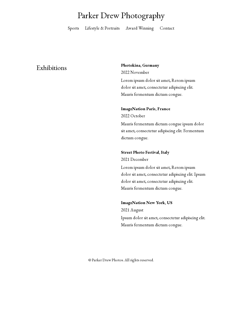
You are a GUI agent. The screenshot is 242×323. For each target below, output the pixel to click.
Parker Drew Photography (121, 15)
